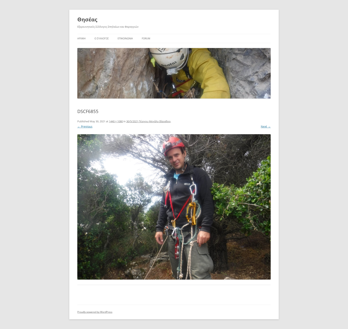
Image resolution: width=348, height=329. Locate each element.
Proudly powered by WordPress (94, 312)
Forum (146, 38)
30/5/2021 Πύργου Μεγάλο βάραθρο (148, 121)
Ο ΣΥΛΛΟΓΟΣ (101, 38)
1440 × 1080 (116, 121)
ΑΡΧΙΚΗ (81, 38)
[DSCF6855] (174, 207)
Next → (266, 126)
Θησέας (87, 19)
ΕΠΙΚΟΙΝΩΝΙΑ (125, 38)
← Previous (84, 126)
